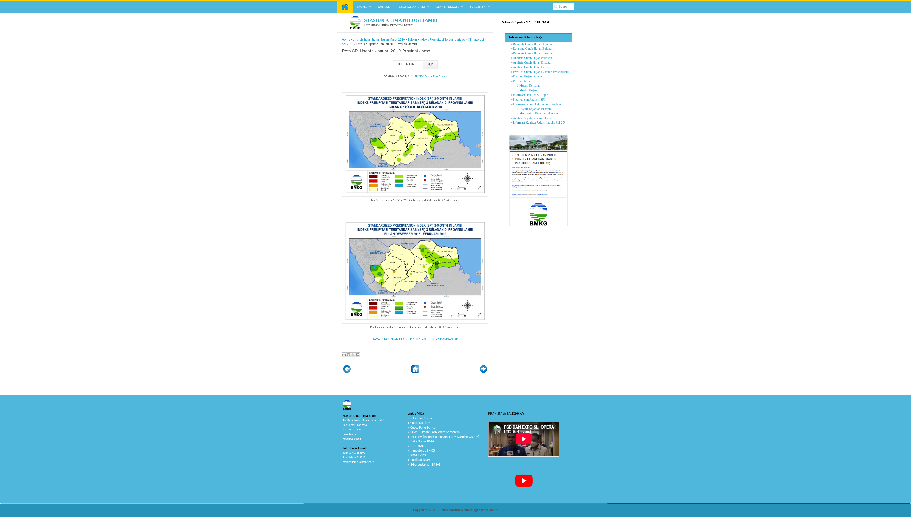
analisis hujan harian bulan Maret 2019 (379, 39)
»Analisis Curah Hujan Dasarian (531, 62)
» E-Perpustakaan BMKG (423, 464)
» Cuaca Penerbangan (422, 427)
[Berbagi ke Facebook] (357, 354)
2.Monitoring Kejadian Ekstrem (534, 113)
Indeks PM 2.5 (555, 122)
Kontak (384, 6)
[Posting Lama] (483, 371)
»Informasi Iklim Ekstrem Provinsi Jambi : (538, 104)
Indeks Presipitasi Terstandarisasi (442, 39)
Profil (362, 6)
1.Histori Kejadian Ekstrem (531, 109)
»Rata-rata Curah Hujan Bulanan (532, 48)
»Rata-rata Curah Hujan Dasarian (532, 53)
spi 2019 (347, 44)
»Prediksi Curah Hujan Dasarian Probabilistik (540, 72)
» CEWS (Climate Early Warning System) (433, 432)
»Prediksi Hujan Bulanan (527, 76)
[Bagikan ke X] (353, 354)
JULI (444, 76)
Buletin (412, 39)
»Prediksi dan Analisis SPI (528, 99)
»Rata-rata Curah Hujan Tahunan (532, 44)
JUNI (438, 76)
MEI (432, 76)
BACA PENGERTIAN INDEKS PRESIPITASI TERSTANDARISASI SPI (415, 339)
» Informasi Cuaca (419, 418)
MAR (421, 76)
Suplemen (478, 6)
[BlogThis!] (348, 354)
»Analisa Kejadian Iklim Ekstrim (532, 118)
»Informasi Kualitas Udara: (528, 122)
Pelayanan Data (412, 6)
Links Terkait (447, 6)
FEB (415, 76)
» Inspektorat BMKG (421, 450)
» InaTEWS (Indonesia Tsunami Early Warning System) (443, 437)
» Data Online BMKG (421, 441)
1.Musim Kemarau (525, 85)
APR (427, 76)
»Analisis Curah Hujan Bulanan (531, 58)
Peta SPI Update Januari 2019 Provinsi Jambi (386, 51)
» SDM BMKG (416, 455)
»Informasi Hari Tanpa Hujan (529, 95)
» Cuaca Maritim (418, 423)
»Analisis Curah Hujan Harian (530, 67)
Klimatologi (476, 39)
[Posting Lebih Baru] (347, 371)
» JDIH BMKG (416, 446)
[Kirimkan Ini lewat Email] (344, 354)
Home (346, 39)
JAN (409, 76)
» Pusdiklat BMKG (419, 460)
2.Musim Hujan (524, 90)
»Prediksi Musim (522, 81)
